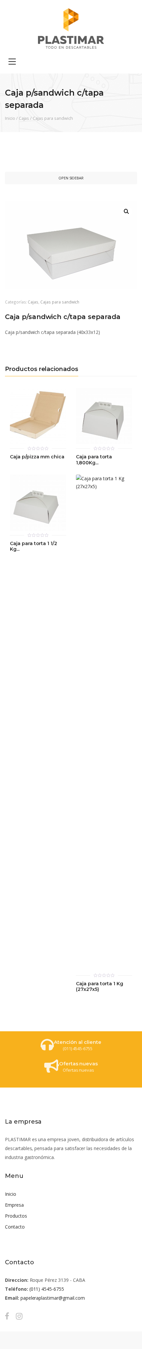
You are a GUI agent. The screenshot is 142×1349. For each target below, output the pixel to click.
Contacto (15, 1227)
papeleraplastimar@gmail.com (52, 1298)
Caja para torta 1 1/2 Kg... (33, 546)
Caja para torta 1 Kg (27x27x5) (99, 987)
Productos (16, 1216)
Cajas (24, 118)
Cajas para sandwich (53, 118)
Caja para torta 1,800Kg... (94, 460)
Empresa (14, 1205)
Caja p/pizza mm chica (37, 457)
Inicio (10, 118)
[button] (126, 211)
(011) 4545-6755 (46, 1289)
